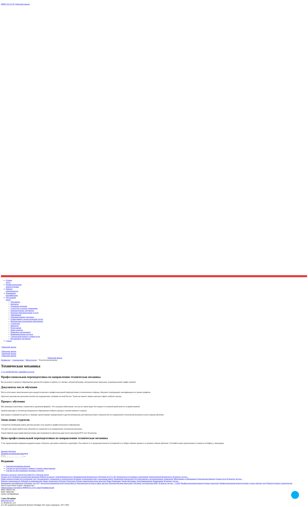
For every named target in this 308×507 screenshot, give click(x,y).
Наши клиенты (17, 330)
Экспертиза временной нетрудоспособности (58, 483)
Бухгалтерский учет (28, 479)
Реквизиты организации (21, 332)
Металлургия (28, 372)
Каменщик (116, 481)
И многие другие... (180, 477)
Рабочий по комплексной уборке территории (39, 481)
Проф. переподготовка (10, 479)
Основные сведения (19, 306)
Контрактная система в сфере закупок (92, 483)
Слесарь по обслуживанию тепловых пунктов (25, 471)
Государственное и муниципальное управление (153, 479)
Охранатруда (9, 281)
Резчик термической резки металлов (91, 481)
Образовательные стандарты (22, 317)
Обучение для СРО (32, 483)
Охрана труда (6, 477)
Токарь (124, 481)
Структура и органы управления (24, 308)
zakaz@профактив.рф (45, 488)
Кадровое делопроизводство (85, 479)
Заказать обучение (8, 451)
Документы (15, 302)
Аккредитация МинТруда (26, 475)
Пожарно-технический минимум (14, 453)
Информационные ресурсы (22, 334)
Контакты (15, 304)
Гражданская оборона (206, 479)
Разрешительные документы (22, 311)
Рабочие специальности (11, 481)
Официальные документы (11, 488)
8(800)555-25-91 (29, 488)
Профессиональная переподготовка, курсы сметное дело (242, 483)
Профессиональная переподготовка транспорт (200, 483)
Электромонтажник (144, 481)
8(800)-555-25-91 (8, 4)
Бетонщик (132, 481)
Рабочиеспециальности (12, 290)
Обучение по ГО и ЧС (107, 477)
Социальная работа (105, 479)
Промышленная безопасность (85, 477)
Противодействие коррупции (121, 483)
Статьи (9, 341)
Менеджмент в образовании (185, 479)
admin (21, 372)
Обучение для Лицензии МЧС (145, 483)
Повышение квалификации (12, 483)
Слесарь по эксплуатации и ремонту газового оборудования (30, 468)
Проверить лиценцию (9, 475)
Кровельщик (158, 481)
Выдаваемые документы (21, 339)
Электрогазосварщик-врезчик (18, 466)
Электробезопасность (64, 477)
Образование (16, 315)
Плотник (62, 481)
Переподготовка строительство (279, 483)
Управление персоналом (124, 479)
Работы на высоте (47, 477)
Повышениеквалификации (12, 294)
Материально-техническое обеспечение (27, 321)
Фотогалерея (16, 328)
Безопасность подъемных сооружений (132, 477)
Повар (109, 481)
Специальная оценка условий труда (25, 336)
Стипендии (15, 324)
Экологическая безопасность (160, 477)
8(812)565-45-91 (7, 501)
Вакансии (15, 326)
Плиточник (71, 481)
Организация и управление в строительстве (55, 479)
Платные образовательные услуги (24, 313)
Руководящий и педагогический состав (27, 319)
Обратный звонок (22, 4)
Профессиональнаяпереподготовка (13, 286)
